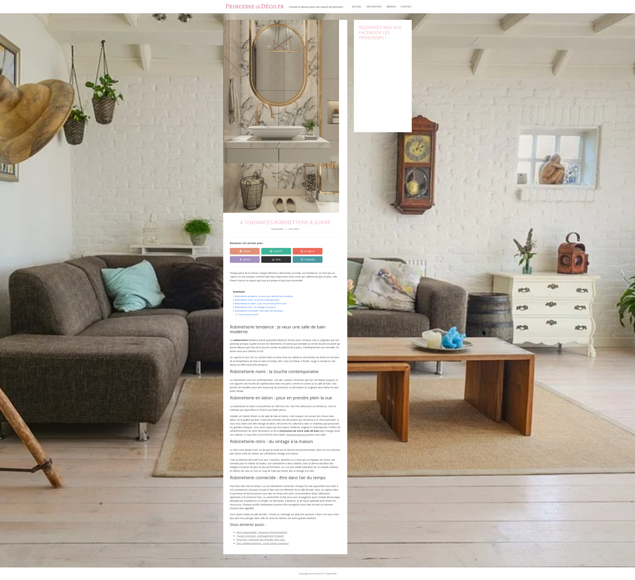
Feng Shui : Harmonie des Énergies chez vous (260, 539)
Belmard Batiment (296, 434)
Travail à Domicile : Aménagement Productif (260, 536)
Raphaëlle (278, 229)
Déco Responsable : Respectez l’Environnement (261, 532)
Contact (406, 6)
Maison (391, 6)
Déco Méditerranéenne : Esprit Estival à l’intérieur (262, 543)
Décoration (373, 6)
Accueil (356, 6)
